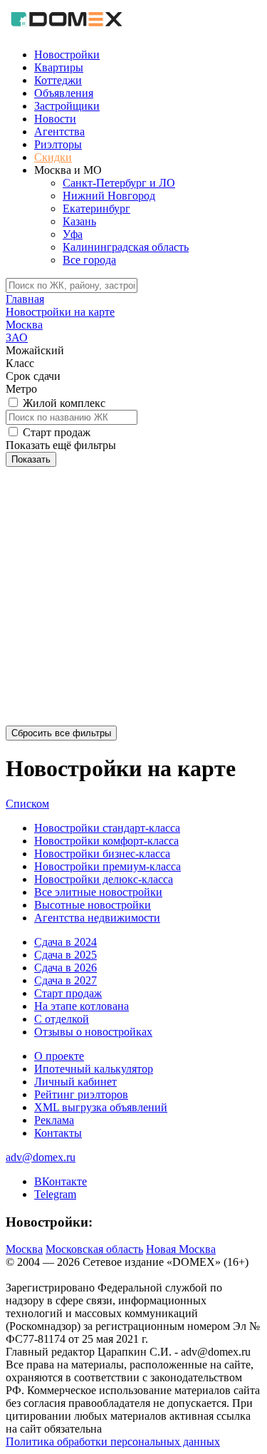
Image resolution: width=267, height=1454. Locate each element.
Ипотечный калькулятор (93, 1069)
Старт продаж (68, 993)
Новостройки (67, 54)
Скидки (53, 157)
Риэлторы (58, 144)
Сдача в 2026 (65, 967)
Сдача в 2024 (65, 942)
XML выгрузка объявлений (100, 1107)
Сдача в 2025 (65, 955)
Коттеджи (58, 80)
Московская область (94, 1249)
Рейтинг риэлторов (81, 1094)
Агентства (59, 131)
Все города (89, 260)
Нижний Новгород (109, 196)
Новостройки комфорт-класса (106, 841)
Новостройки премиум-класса (107, 866)
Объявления (63, 93)
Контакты (58, 1133)
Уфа (73, 234)
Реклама (54, 1120)
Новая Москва (181, 1249)
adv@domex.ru (40, 1157)
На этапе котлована (81, 1006)
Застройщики (67, 106)
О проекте (59, 1056)
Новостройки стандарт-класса (107, 828)
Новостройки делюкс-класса (103, 879)
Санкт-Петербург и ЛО (119, 183)
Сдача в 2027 (65, 980)
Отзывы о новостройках (93, 1032)
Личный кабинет (75, 1082)
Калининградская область (126, 247)
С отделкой (61, 1019)
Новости (55, 119)
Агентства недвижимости (97, 918)
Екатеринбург (96, 208)
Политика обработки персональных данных (113, 1441)
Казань (79, 221)
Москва (24, 1249)
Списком (27, 804)
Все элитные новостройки (98, 892)
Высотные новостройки (92, 905)
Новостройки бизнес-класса (102, 853)
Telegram (55, 1194)
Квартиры (58, 67)
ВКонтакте (60, 1181)
